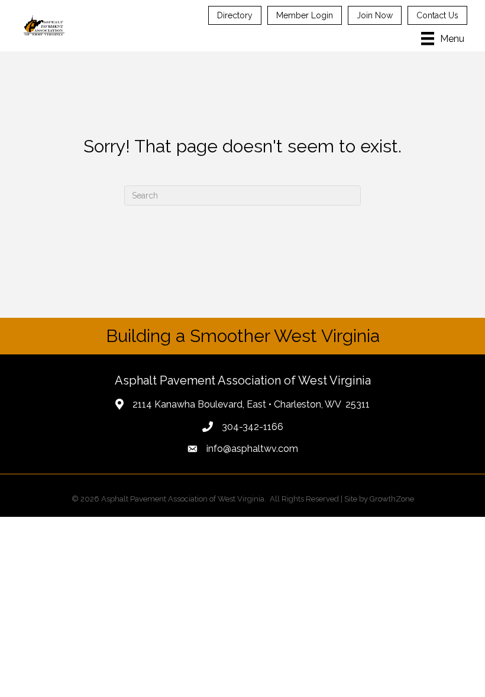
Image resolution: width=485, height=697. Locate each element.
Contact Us (437, 15)
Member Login (304, 15)
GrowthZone (392, 498)
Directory (235, 15)
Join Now (375, 15)
